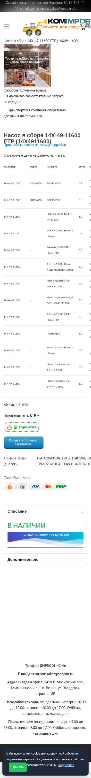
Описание (17, 511)
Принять (18, 767)
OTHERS (22, 405)
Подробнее (66, 765)
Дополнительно (23, 559)
